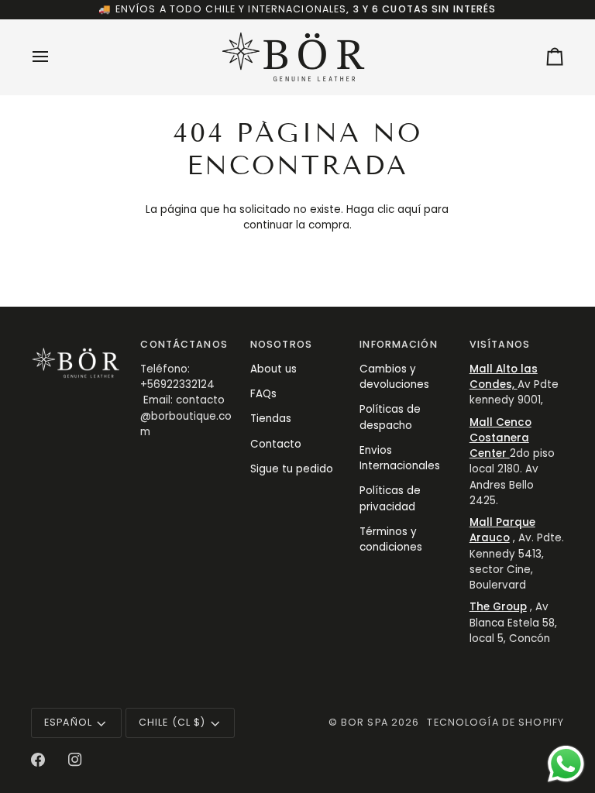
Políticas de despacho (390, 417)
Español (68, 722)
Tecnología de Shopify (495, 722)
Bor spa (364, 722)
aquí (409, 209)
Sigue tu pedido (291, 469)
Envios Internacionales (399, 458)
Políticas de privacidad (390, 498)
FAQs (263, 393)
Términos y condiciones (390, 539)
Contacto (275, 444)
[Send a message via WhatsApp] (566, 764)
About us (273, 369)
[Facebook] (38, 760)
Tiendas (270, 418)
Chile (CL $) (172, 722)
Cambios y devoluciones (394, 377)
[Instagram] (75, 760)
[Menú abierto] (54, 56)
